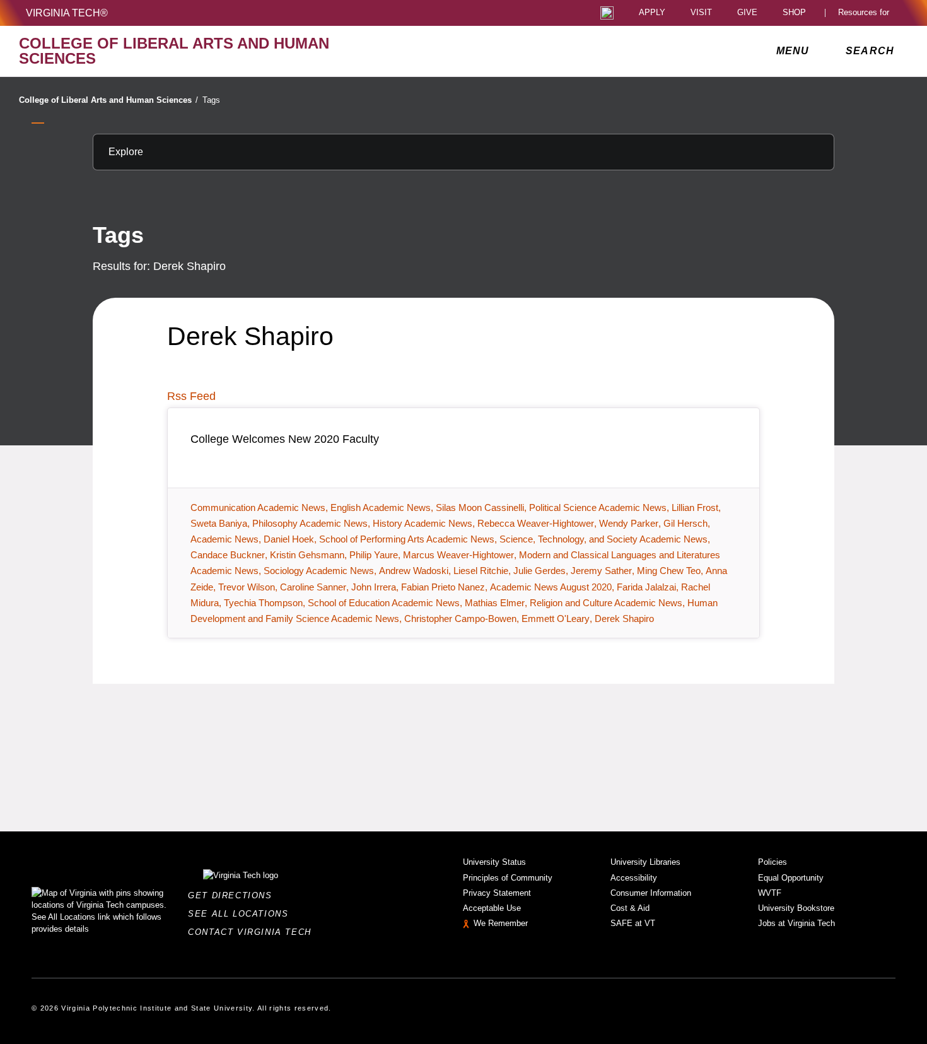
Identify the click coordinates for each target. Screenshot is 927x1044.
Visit (701, 13)
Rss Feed (191, 396)
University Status (494, 862)
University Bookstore (796, 908)
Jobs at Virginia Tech (796, 923)
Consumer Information (650, 893)
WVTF (769, 893)
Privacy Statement (497, 893)
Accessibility (633, 878)
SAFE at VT (632, 923)
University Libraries (645, 862)
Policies (772, 862)
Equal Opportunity (791, 878)
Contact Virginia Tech (253, 932)
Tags (211, 100)
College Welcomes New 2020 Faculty (284, 439)
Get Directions (233, 895)
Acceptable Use (492, 908)
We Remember (501, 923)
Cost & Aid (630, 908)
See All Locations (241, 913)
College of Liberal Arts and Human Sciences (108, 100)
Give (747, 13)
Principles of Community (507, 878)
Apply (652, 13)
